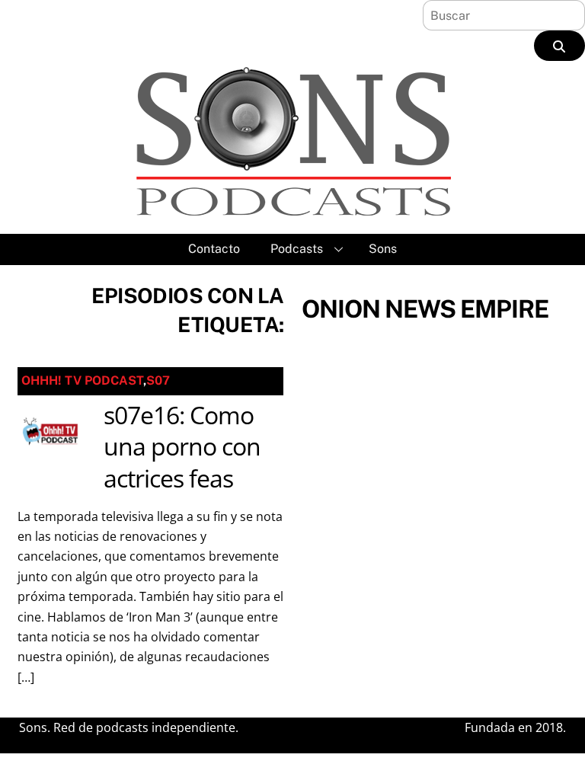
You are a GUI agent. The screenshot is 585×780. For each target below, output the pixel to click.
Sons (383, 248)
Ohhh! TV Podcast (82, 380)
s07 (158, 380)
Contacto (214, 248)
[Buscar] (559, 45)
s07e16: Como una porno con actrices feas (182, 446)
